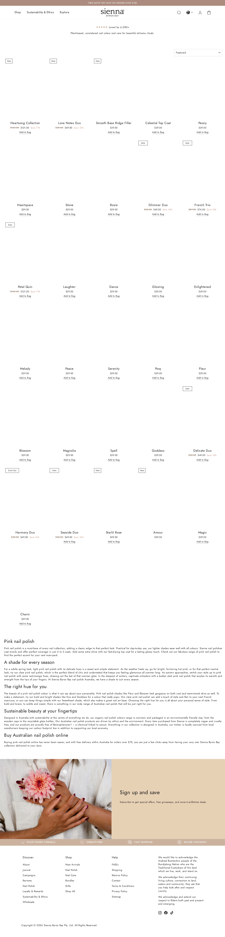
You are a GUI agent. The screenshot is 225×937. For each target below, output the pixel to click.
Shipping (117, 870)
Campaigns (29, 875)
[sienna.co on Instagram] (160, 912)
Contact (116, 880)
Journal (26, 870)
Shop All (70, 891)
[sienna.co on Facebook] (166, 912)
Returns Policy (120, 875)
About (26, 864)
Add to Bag (25, 132)
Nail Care (70, 875)
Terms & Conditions (123, 886)
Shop (17, 12)
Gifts (68, 886)
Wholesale (28, 902)
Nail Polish (29, 886)
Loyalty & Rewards (33, 891)
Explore (64, 12)
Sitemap (116, 897)
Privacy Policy (119, 891)
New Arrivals (72, 864)
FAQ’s (115, 864)
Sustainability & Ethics (40, 12)
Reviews (27, 880)
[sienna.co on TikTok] (171, 912)
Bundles (69, 880)
